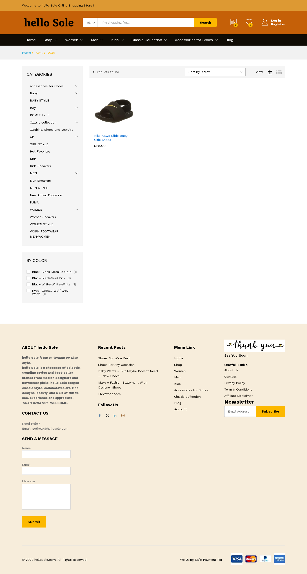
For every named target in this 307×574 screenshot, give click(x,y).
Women (180, 371)
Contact (230, 376)
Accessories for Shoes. (47, 86)
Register (278, 24)
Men (177, 377)
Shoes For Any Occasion (116, 364)
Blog (229, 40)
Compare (129, 128)
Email (26, 464)
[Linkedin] (115, 415)
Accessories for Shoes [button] (194, 40)
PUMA (34, 202)
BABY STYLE (39, 100)
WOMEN (36, 209)
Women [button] (71, 40)
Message (28, 481)
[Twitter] (107, 415)
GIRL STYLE (39, 144)
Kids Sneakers (40, 166)
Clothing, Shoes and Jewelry (51, 129)
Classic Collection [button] (146, 40)
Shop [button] (48, 40)
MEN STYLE (39, 188)
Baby (34, 93)
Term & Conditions (238, 389)
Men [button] (94, 40)
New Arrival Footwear (46, 195)
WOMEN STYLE (41, 224)
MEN (33, 173)
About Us (231, 370)
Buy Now (98, 130)
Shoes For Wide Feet (114, 358)
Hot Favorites (40, 151)
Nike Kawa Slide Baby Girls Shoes (110, 137)
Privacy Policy (234, 383)
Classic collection (43, 122)
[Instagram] (123, 416)
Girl (32, 137)
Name (26, 448)
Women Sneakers (43, 217)
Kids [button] (115, 40)
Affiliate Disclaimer (238, 395)
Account (180, 409)
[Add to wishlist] (119, 128)
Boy (33, 108)
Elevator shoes (109, 394)
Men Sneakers (40, 180)
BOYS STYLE (39, 115)
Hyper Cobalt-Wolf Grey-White (51, 292)
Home (30, 40)
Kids (33, 159)
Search (205, 22)
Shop (178, 364)
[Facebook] (100, 415)
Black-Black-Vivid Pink (48, 278)
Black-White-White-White (51, 284)
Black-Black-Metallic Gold (51, 272)
